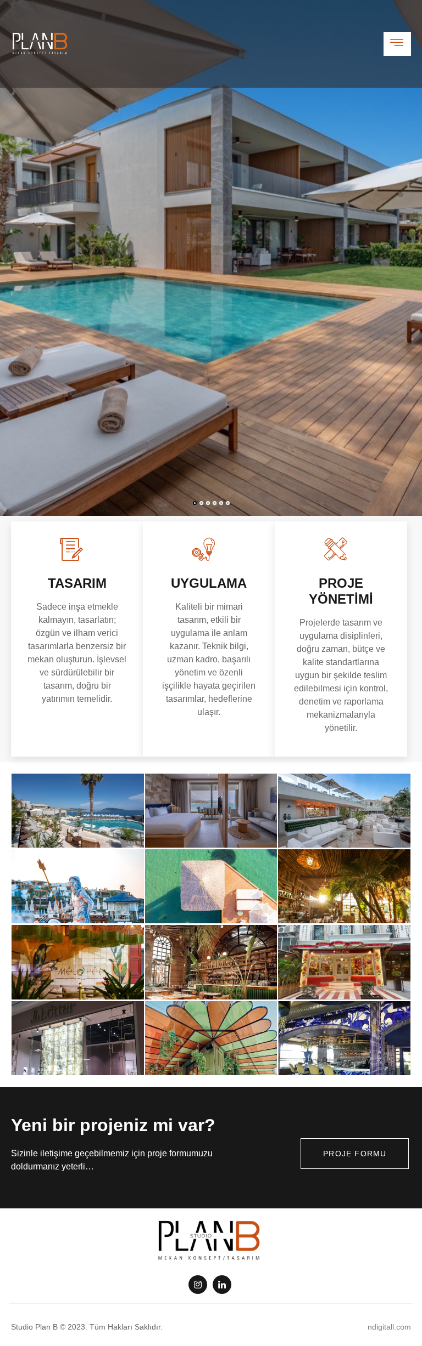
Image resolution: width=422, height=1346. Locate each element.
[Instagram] (197, 1284)
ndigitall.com (389, 1326)
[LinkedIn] (222, 1284)
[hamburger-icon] (397, 44)
